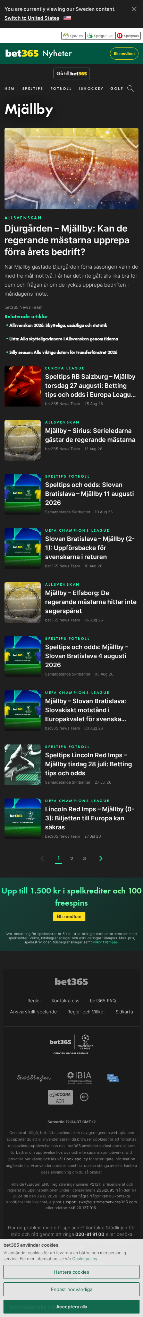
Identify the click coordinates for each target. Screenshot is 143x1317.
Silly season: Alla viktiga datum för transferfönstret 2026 (63, 352)
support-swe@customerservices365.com (99, 1202)
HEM (10, 88)
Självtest (77, 36)
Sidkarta (124, 1011)
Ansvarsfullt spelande (33, 1011)
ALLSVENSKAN (23, 218)
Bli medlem (124, 53)
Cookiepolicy (85, 1258)
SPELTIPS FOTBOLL (67, 476)
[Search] (130, 88)
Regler (34, 1000)
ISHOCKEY (91, 88)
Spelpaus (131, 36)
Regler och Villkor (86, 1011)
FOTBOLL (61, 88)
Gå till (63, 73)
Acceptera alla (71, 1306)
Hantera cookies (71, 1272)
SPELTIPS (33, 88)
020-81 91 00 (89, 1234)
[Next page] (101, 858)
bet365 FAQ (103, 1000)
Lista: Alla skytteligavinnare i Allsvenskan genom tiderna (63, 339)
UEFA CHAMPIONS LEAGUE (77, 530)
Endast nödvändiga (71, 1289)
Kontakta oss (65, 1000)
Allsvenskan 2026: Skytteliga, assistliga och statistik (58, 325)
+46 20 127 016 (82, 1207)
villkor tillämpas (105, 942)
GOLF (116, 88)
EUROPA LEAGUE (65, 368)
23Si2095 (105, 1190)
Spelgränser (104, 36)
